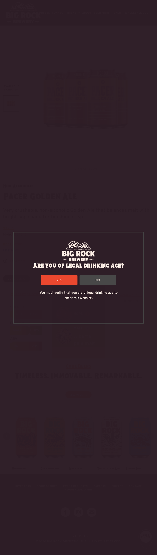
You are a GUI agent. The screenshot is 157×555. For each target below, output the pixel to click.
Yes (59, 280)
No (97, 280)
